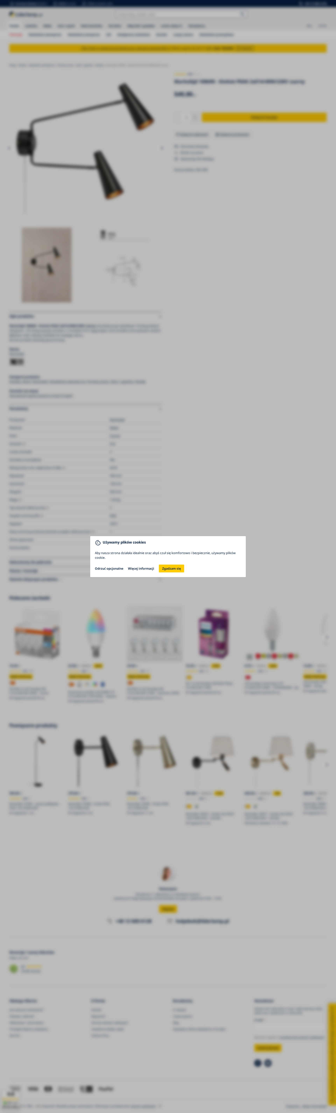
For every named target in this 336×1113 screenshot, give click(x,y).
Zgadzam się (171, 568)
